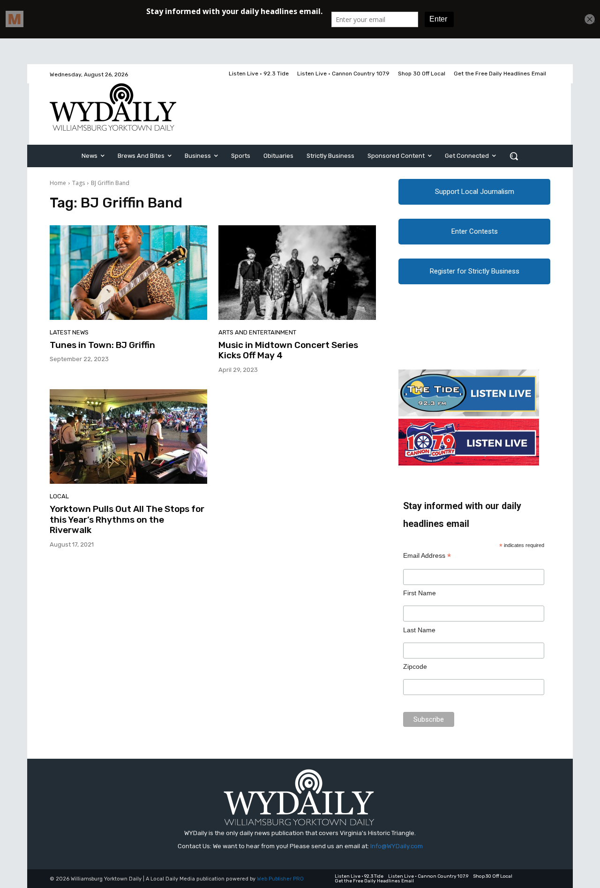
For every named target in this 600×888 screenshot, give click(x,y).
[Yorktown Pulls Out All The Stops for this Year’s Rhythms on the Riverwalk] (128, 436)
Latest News (69, 332)
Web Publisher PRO (280, 879)
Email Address (427, 555)
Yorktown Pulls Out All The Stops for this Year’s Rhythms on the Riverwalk (127, 519)
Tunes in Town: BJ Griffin (102, 345)
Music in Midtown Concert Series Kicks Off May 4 (288, 350)
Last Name (419, 630)
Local (59, 496)
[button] (513, 156)
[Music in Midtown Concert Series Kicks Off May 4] (297, 272)
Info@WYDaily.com (396, 846)
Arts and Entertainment (257, 332)
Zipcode (415, 666)
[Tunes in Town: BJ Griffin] (128, 272)
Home (58, 183)
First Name (419, 593)
